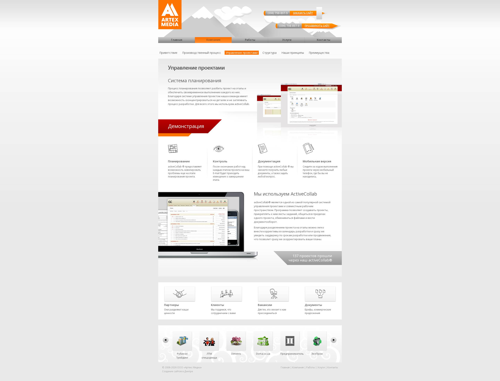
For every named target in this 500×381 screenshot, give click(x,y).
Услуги (286, 40)
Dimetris (236, 353)
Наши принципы (292, 53)
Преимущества (319, 53)
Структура (269, 53)
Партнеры (171, 305)
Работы (250, 40)
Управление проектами (242, 53)
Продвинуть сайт (317, 25)
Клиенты (217, 305)
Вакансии (265, 305)
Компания (213, 40)
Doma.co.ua (263, 353)
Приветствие (168, 53)
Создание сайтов (172, 371)
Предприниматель (292, 353)
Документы (313, 305)
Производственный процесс (201, 53)
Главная (176, 40)
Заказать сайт (303, 13)
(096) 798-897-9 (278, 13)
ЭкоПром (317, 353)
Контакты (323, 40)
